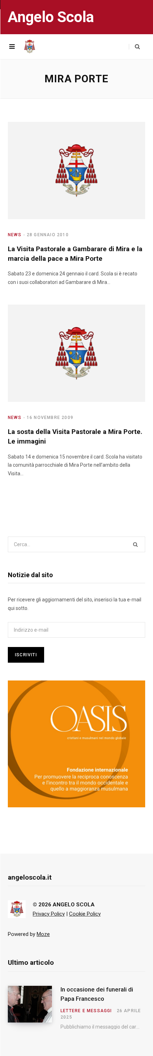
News (14, 234)
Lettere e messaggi (86, 1010)
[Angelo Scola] (29, 46)
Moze (43, 934)
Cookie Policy (85, 914)
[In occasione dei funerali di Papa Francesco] (34, 1007)
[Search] (134, 47)
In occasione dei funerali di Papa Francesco (96, 994)
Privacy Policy (49, 914)
